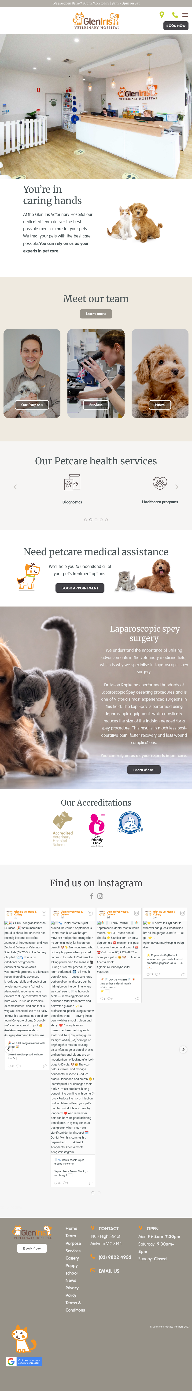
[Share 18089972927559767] (183, 975)
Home (71, 1228)
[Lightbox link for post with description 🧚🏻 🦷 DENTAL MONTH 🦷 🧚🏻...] (119, 947)
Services (73, 1250)
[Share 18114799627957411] (45, 1067)
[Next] (176, 487)
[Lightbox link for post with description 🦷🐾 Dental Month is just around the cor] (73, 1037)
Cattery (72, 1258)
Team (71, 1235)
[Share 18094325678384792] (137, 999)
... (19, 1058)
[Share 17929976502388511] (91, 1183)
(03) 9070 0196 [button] (11, 1208)
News (71, 1280)
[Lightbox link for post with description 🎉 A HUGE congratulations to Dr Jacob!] (26, 979)
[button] (185, 14)
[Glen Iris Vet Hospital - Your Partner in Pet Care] (96, 20)
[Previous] (15, 487)
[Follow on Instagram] (100, 896)
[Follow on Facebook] (92, 896)
